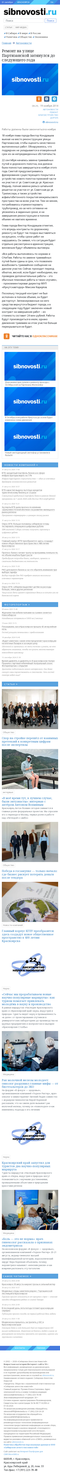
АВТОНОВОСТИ (50, 109)
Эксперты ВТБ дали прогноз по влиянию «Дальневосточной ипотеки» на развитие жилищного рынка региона (28, 509)
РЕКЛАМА (41, 1348)
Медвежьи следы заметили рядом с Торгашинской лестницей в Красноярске (27, 1292)
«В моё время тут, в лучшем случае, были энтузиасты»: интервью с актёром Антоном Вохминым (27, 801)
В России (35, 33)
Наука (6, 988)
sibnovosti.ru (48, 1375)
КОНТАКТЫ (20, 1348)
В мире (24, 33)
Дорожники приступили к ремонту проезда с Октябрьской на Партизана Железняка (27, 383)
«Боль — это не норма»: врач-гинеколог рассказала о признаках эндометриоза (27, 1242)
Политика (11, 36)
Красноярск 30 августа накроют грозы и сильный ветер (28, 1284)
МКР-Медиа (21, 27)
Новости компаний (13, 925)
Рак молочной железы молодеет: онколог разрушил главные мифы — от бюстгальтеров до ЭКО (30, 1083)
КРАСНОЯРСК (23, 2)
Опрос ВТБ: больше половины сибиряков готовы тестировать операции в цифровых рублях (25, 525)
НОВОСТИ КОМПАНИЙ (21, 464)
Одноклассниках (44, 336)
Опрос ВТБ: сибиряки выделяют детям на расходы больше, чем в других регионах (26, 588)
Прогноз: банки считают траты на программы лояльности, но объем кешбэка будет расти (30, 553)
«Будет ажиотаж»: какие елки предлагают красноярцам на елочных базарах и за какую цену (29, 642)
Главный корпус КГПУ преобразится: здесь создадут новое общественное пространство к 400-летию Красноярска (27, 543)
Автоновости (24, 43)
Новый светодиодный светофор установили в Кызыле (27, 454)
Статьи (8, 27)
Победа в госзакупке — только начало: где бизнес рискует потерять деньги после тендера (29, 874)
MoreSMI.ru (13, 1454)
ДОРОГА (54, 117)
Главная (6, 43)
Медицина (8, 1074)
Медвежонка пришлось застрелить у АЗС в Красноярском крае (23, 1323)
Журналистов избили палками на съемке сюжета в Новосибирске (27, 613)
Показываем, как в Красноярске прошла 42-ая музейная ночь (29, 627)
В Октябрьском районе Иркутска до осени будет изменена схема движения (29, 418)
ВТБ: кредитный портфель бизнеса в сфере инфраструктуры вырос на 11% (23, 474)
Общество (26, 36)
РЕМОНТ (54, 112)
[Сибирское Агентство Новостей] (30, 11)
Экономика (41, 36)
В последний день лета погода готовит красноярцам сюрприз (28, 1309)
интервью (8, 792)
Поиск (50, 20)
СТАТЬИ (11, 684)
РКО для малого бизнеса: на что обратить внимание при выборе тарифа (29, 571)
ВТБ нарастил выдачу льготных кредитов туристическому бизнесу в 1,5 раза (22, 491)
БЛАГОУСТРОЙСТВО (48, 115)
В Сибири (11, 33)
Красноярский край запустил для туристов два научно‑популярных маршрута (26, 1166)
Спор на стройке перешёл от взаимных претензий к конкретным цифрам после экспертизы (30, 741)
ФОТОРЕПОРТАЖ (17, 604)
